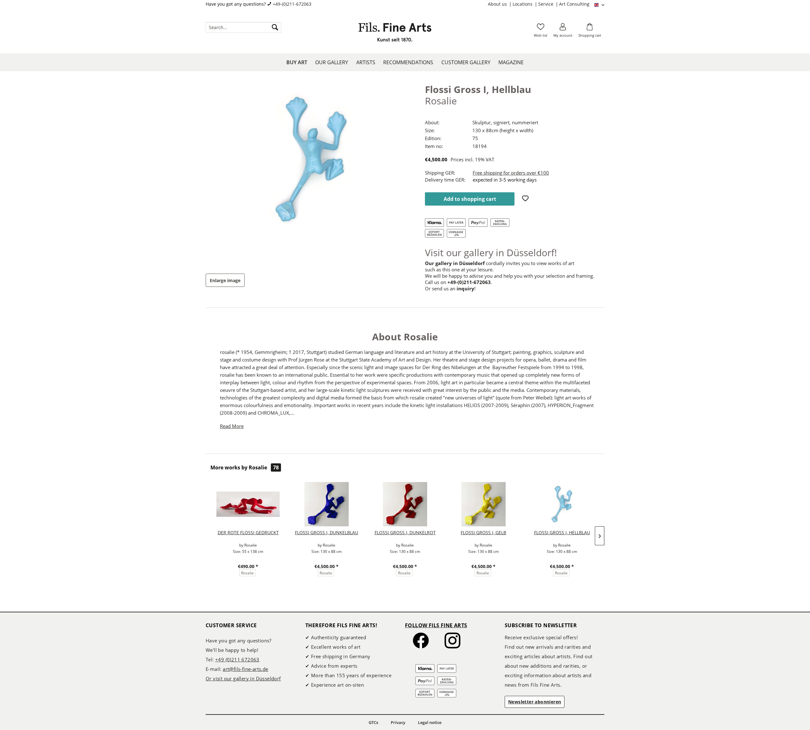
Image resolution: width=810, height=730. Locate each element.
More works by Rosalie (244, 467)
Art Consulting (574, 4)
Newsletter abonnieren (534, 702)
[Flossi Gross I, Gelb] (483, 504)
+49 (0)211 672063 (237, 659)
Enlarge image (225, 280)
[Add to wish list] (526, 199)
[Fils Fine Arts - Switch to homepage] (395, 34)
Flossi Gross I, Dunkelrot (405, 532)
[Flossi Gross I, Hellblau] (561, 504)
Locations (523, 4)
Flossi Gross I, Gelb (483, 532)
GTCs (373, 722)
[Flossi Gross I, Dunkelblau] (326, 504)
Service (546, 4)
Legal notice (429, 722)
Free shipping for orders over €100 (511, 173)
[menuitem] (500, 4)
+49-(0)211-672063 (292, 4)
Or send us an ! (450, 288)
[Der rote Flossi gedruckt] (248, 504)
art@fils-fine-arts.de (245, 669)
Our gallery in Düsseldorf (455, 263)
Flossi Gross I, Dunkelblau (326, 532)
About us (498, 4)
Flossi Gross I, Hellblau (562, 532)
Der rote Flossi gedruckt (248, 532)
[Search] (275, 27)
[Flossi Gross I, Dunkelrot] (405, 504)
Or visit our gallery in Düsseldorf (243, 678)
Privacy (398, 722)
